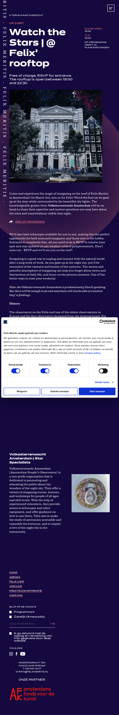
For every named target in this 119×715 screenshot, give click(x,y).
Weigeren (22, 391)
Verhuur (15, 586)
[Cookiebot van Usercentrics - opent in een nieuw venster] (101, 322)
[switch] (44, 370)
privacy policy (92, 353)
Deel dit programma (30, 222)
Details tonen (102, 382)
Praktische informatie (25, 591)
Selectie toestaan (59, 391)
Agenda (14, 577)
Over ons (16, 595)
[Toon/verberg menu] (110, 8)
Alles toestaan (97, 391)
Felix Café (16, 582)
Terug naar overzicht (27, 15)
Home (13, 573)
